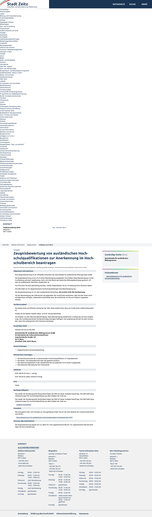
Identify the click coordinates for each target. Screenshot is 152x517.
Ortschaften (4, 9)
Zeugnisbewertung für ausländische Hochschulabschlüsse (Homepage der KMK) (44, 417)
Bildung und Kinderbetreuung (10, 16)
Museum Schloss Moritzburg (10, 108)
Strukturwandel (5, 210)
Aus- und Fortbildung (7, 26)
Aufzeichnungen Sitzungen (9, 180)
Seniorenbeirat (5, 188)
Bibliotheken (4, 24)
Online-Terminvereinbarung (9, 151)
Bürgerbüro (4, 138)
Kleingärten (4, 64)
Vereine (2, 62)
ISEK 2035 (3, 79)
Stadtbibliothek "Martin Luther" (11, 73)
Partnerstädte (5, 11)
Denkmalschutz (5, 87)
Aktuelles (3, 157)
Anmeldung (23, 513)
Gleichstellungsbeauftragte (9, 39)
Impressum (84, 513)
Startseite (5, 245)
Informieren (4, 127)
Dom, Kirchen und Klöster (9, 115)
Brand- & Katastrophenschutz (10, 96)
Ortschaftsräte (5, 182)
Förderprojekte (5, 90)
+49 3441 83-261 (55, 469)
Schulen (2, 20)
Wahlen (2, 193)
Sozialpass (3, 35)
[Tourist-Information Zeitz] (91, 458)
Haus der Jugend (6, 66)
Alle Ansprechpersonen (28, 447)
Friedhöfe (3, 43)
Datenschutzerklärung (66, 513)
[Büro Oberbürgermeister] (122, 460)
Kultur (2, 102)
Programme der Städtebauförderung (13, 94)
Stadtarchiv (4, 148)
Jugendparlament (6, 191)
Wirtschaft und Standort (8, 207)
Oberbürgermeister (7, 197)
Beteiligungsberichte (7, 205)
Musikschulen (4, 28)
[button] (143, 4)
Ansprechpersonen (6, 201)
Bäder (2, 58)
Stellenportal (4, 170)
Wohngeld (3, 37)
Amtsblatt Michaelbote (8, 174)
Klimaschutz (4, 100)
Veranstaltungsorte (7, 125)
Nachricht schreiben (25, 466)
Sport (2, 56)
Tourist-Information (7, 130)
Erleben (2, 121)
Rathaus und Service (7, 132)
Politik (2, 176)
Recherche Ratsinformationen (10, 186)
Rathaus (3, 119)
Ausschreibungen (6, 167)
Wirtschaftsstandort (7, 212)
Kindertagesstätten (7, 18)
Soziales (3, 33)
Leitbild (2, 81)
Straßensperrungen (7, 172)
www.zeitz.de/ (23, 463)
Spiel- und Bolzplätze (7, 60)
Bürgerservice (5, 134)
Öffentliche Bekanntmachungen (11, 163)
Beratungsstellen (6, 45)
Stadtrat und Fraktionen (8, 178)
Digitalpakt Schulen (7, 22)
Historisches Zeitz (6, 117)
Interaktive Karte (6, 220)
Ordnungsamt (5, 142)
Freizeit (2, 54)
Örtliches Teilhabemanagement (11, 49)
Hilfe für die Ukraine (7, 47)
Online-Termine (5, 155)
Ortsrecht (3, 146)
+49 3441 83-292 (85, 463)
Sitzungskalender (6, 184)
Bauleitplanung (5, 85)
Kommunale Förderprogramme (11, 92)
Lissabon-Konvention (23, 404)
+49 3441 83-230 (116, 466)
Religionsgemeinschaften (9, 41)
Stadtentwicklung (6, 77)
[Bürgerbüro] (61, 461)
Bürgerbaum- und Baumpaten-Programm (14, 71)
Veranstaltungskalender (8, 123)
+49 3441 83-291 (85, 461)
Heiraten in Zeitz (6, 52)
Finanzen (3, 203)
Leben (2, 14)
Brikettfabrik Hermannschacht (10, 113)
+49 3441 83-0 (23, 461)
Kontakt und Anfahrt (7, 199)
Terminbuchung (5, 153)
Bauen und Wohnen (7, 75)
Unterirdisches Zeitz (7, 111)
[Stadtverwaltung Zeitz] (76, 229)
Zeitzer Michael (5, 216)
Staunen (3, 104)
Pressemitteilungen (7, 159)
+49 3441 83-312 (55, 466)
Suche (132, 4)
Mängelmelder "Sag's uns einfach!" (12, 144)
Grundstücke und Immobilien (10, 83)
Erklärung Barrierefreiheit (42, 513)
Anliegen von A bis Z (7, 136)
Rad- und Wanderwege (8, 68)
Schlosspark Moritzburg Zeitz (10, 106)
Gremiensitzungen (6, 165)
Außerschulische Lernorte (9, 30)
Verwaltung (4, 195)
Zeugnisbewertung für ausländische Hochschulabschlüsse (118, 277)
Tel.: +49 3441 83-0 (59, 227)
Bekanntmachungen (7, 161)
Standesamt (4, 140)
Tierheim (3, 98)
